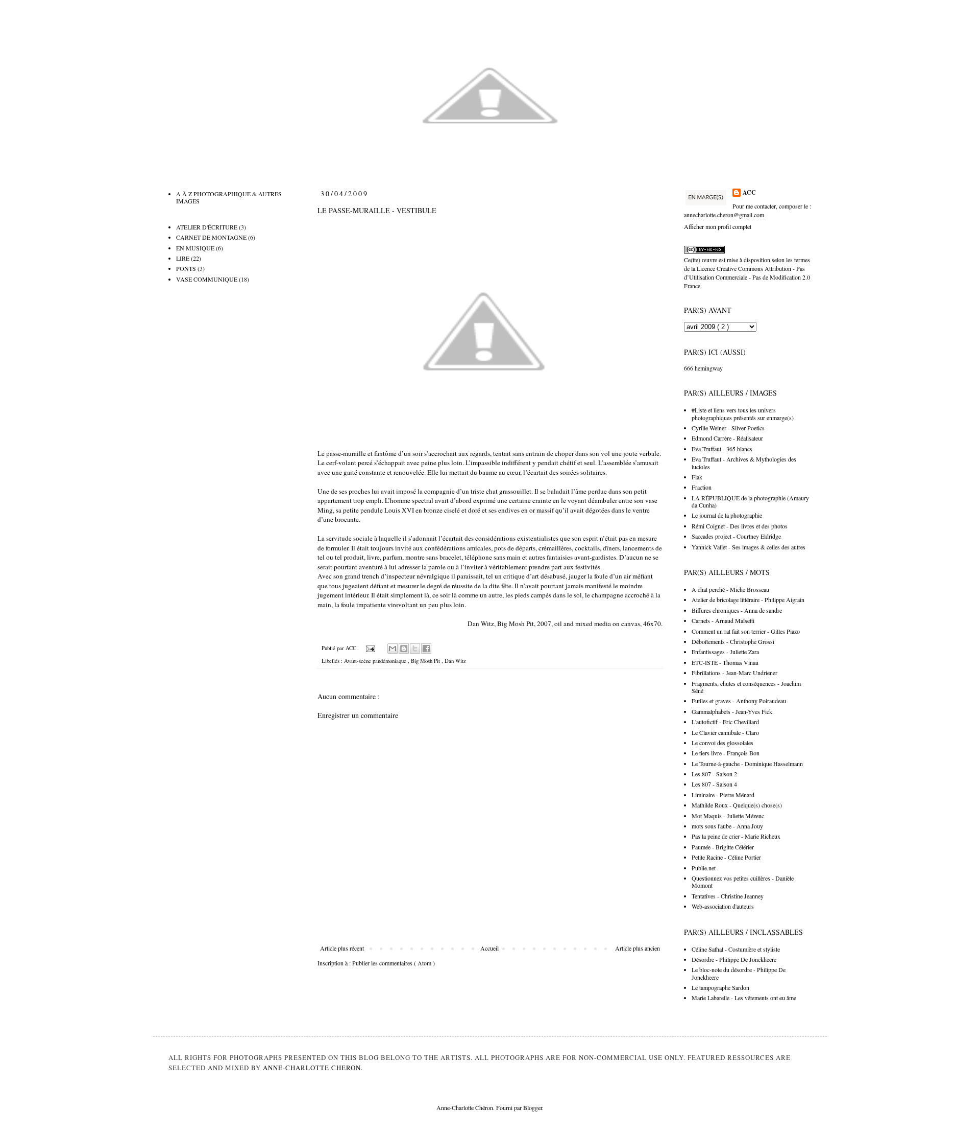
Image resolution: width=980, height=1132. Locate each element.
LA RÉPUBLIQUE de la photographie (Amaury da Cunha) (750, 501)
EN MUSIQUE (195, 248)
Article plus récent (342, 948)
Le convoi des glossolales (722, 742)
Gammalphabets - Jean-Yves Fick (732, 711)
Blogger (532, 1107)
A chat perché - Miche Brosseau (730, 589)
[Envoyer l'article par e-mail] (370, 648)
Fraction (702, 487)
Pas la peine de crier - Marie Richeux (736, 836)
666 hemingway (703, 368)
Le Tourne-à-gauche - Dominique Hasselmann (747, 763)
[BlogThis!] (404, 648)
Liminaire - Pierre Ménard (723, 795)
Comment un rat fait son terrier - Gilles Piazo (746, 631)
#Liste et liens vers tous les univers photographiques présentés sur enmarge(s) (743, 413)
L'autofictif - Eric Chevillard (725, 722)
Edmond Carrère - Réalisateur (727, 438)
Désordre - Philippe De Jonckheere (734, 959)
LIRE (182, 258)
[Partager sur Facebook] (426, 648)
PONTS (186, 268)
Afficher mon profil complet (717, 226)
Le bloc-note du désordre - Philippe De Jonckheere (739, 973)
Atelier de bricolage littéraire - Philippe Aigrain (748, 599)
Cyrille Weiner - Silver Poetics (728, 428)
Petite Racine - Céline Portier (726, 857)
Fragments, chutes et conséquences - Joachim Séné (746, 687)
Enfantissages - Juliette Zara (725, 652)
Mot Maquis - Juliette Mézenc (728, 816)
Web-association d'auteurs (723, 906)
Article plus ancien (637, 948)
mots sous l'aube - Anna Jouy (727, 826)
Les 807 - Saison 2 (714, 774)
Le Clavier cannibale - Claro (725, 732)
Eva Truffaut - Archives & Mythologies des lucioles (744, 462)
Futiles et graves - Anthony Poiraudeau (739, 701)
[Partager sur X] (415, 648)
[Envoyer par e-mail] (392, 648)
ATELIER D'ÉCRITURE (206, 227)
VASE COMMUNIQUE (206, 279)
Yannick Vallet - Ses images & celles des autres (748, 547)
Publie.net (704, 868)
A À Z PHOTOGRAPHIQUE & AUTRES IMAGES (229, 197)
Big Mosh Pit (426, 660)
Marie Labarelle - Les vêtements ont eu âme (744, 998)
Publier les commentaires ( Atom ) (393, 963)
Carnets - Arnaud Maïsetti (723, 620)
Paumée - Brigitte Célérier (723, 847)
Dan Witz (455, 660)
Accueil (489, 948)
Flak (697, 477)
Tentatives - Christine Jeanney (728, 896)
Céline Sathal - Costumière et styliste (736, 949)
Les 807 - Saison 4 (714, 784)
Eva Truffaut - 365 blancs (722, 449)
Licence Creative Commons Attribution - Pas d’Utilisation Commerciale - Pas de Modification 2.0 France (747, 277)
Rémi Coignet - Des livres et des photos (740, 526)
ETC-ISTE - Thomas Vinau (725, 662)
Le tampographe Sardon (720, 987)
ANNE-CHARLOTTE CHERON (312, 1067)
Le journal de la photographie (727, 515)
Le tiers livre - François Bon (726, 753)
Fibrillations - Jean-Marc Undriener (734, 672)
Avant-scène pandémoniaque (376, 660)
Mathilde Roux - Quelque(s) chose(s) (737, 805)
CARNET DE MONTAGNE (211, 237)
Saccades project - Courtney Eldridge (736, 536)
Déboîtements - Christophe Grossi (733, 641)
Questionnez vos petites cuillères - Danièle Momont (743, 881)
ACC (749, 193)
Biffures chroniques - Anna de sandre (737, 610)
